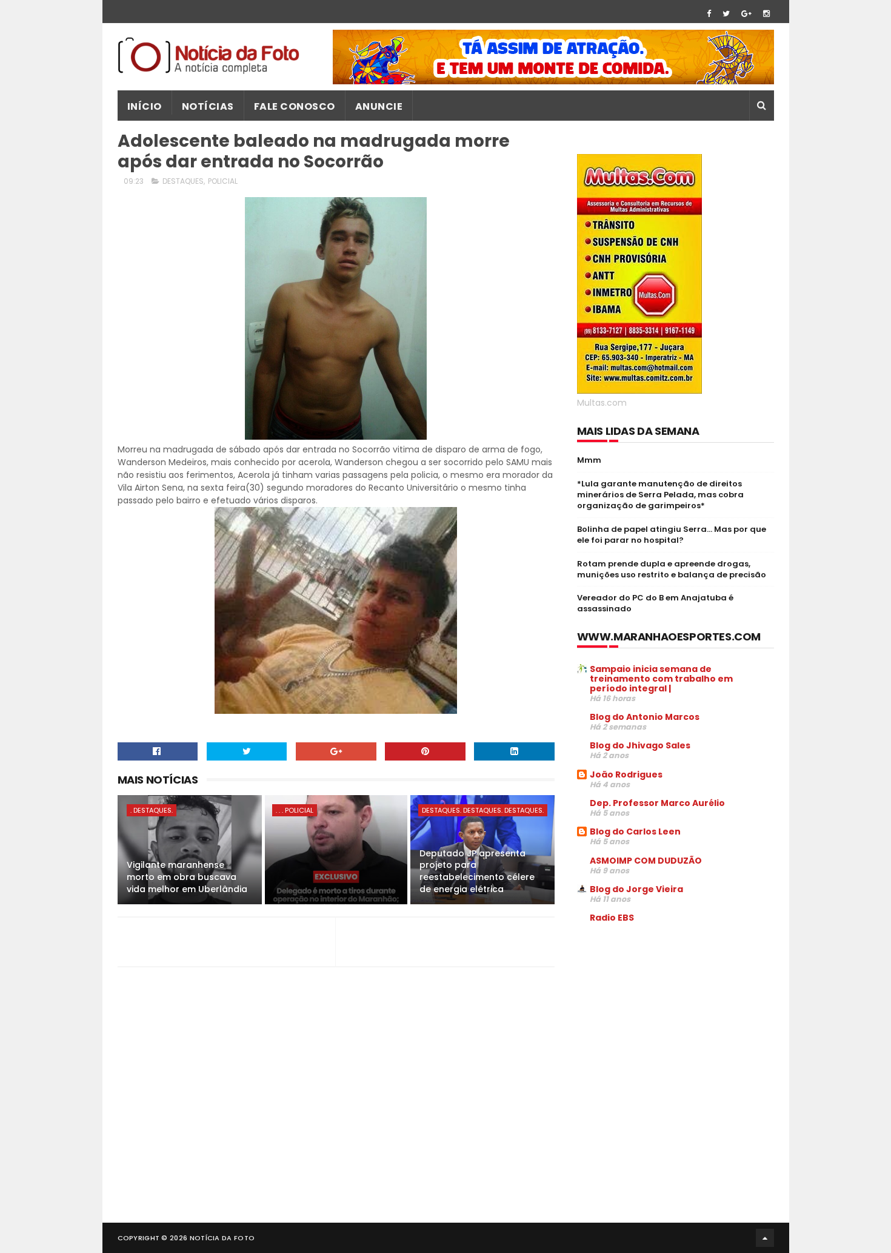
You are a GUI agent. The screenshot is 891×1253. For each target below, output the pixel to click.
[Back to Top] (765, 1238)
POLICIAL (223, 181)
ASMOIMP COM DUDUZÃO (646, 861)
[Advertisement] (679, 1025)
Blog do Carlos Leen (635, 831)
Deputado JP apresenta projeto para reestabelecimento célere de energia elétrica (477, 871)
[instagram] (766, 13)
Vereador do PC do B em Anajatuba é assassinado (655, 603)
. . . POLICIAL (294, 810)
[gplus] (746, 13)
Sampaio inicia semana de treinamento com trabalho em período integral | (661, 678)
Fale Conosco (294, 106)
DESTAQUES (183, 181)
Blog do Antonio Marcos (644, 717)
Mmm (589, 460)
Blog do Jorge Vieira (636, 889)
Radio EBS (612, 918)
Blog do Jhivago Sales (640, 745)
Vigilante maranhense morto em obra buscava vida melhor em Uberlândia (187, 877)
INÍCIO (144, 106)
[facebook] (708, 13)
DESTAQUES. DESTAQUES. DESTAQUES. (483, 810)
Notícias (208, 106)
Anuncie (379, 106)
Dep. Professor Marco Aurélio (657, 803)
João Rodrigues (626, 774)
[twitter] (726, 13)
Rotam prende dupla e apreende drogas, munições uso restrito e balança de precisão (671, 569)
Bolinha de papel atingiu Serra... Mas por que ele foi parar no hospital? (671, 534)
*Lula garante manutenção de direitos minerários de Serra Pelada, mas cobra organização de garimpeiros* (660, 494)
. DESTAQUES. (151, 810)
